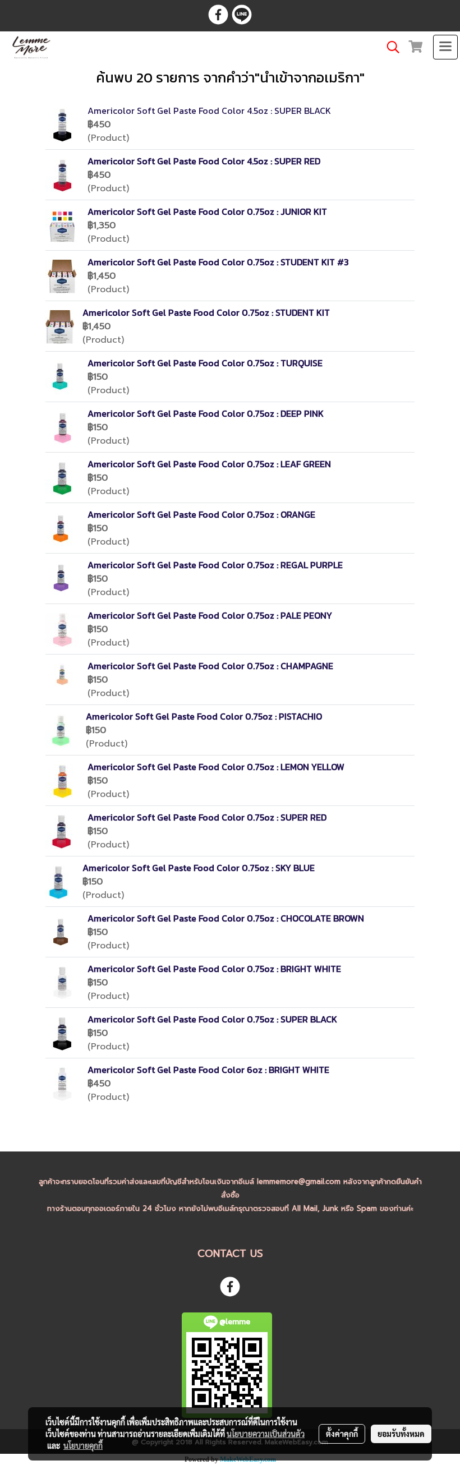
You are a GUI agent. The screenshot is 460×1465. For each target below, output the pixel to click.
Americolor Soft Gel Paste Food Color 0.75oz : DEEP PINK (206, 413)
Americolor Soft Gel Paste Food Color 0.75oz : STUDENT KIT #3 (218, 262)
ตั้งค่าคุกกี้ (342, 1434)
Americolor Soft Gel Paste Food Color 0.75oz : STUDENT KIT (206, 312)
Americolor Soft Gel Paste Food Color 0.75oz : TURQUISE (205, 363)
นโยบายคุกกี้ (83, 1445)
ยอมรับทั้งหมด (401, 1434)
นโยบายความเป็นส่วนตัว (266, 1434)
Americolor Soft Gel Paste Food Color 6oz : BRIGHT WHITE (208, 1069)
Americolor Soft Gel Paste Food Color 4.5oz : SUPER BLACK (209, 110)
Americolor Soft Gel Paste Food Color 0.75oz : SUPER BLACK (212, 1019)
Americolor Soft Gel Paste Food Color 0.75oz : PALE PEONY (210, 615)
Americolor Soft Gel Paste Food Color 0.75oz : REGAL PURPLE (215, 565)
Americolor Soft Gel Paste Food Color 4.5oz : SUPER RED (204, 161)
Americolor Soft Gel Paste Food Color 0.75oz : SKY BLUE (198, 867)
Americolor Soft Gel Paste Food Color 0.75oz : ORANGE (201, 514)
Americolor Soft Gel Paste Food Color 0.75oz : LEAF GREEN (209, 464)
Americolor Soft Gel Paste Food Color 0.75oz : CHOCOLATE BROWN (226, 918)
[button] (389, 47)
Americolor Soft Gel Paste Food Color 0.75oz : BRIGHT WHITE (214, 968)
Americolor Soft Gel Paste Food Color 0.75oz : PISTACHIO (204, 716)
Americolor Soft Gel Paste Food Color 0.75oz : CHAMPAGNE (210, 665)
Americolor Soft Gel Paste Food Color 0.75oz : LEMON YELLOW (216, 766)
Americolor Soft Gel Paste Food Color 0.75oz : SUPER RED (207, 817)
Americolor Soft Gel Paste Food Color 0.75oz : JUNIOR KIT (207, 211)
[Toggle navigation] (445, 47)
